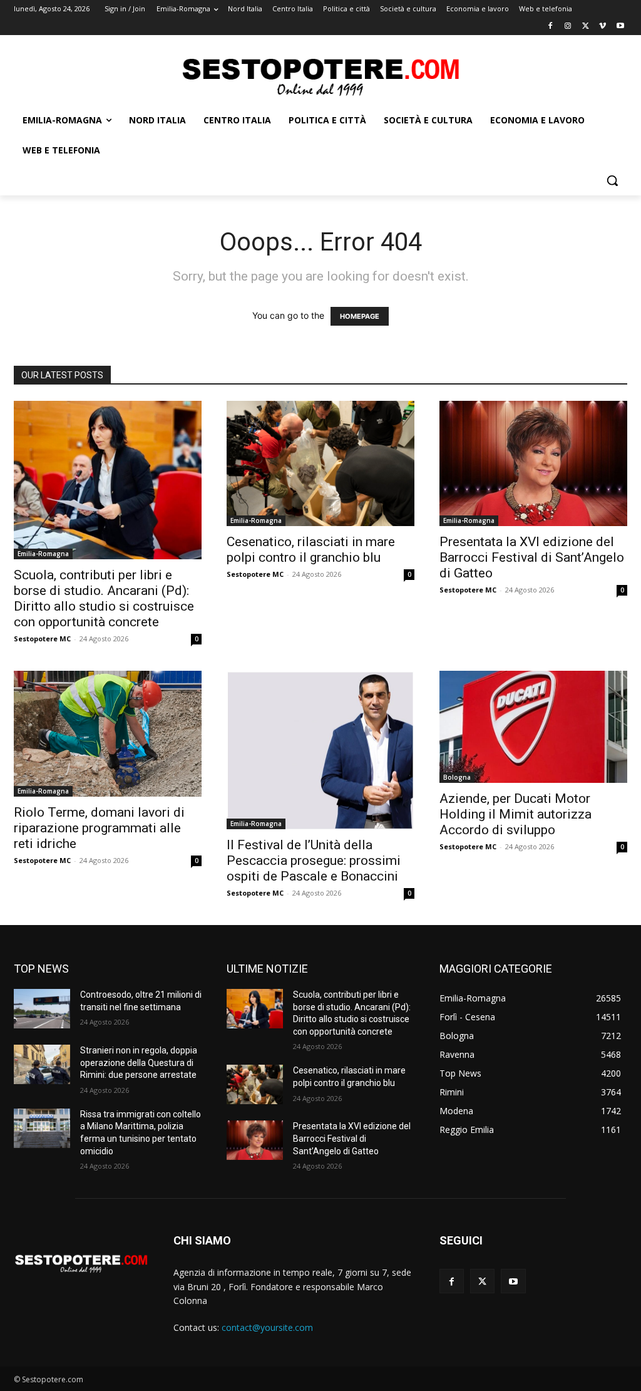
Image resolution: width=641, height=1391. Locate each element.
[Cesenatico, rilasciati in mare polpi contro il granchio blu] (320, 463)
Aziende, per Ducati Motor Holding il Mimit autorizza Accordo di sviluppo (515, 814)
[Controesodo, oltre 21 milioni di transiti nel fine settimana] (42, 1008)
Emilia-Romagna (43, 553)
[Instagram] (568, 26)
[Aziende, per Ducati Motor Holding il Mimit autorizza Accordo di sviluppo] (533, 727)
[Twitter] (585, 26)
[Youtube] (620, 26)
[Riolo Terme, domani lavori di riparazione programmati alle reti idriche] (108, 734)
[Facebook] (550, 26)
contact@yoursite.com (267, 1327)
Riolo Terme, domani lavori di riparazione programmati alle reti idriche (99, 828)
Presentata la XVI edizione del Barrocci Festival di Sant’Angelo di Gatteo (531, 557)
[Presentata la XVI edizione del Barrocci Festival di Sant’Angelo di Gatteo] (533, 463)
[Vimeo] (602, 26)
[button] (612, 180)
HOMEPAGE (359, 316)
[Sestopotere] (320, 76)
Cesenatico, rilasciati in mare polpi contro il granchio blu (311, 549)
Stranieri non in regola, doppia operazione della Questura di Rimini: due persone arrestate (138, 1062)
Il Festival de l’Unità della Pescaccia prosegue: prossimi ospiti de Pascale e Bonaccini (314, 860)
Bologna (457, 777)
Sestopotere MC (42, 638)
